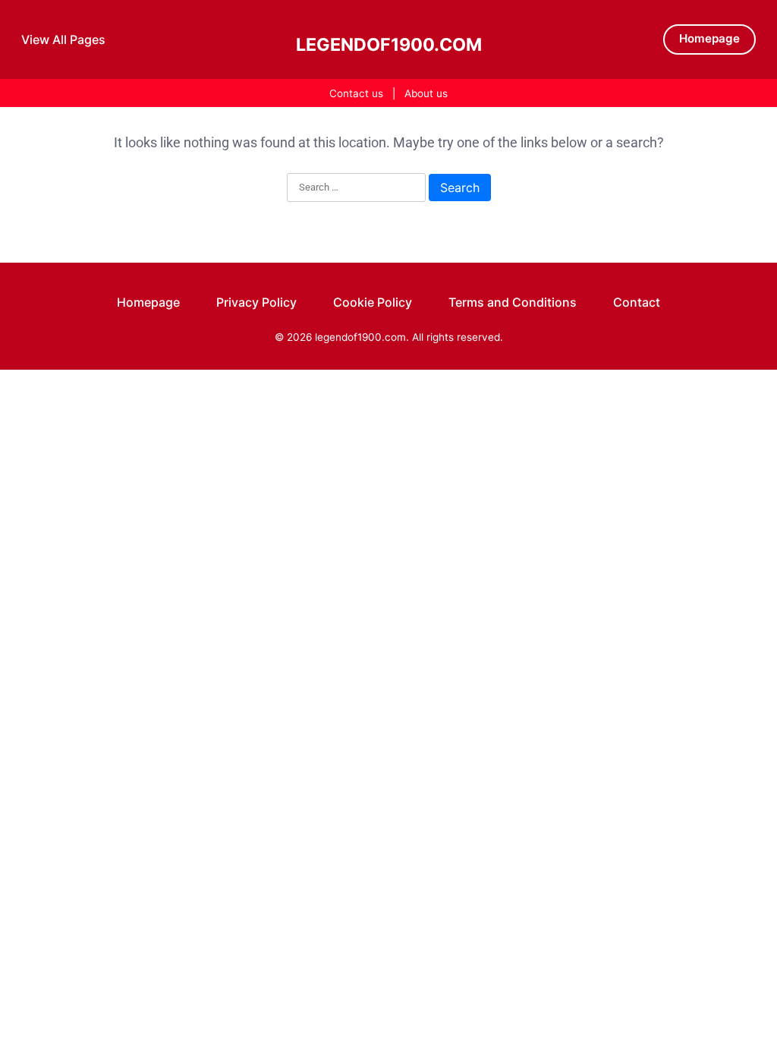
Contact (636, 302)
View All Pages (63, 39)
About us (426, 93)
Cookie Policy (372, 302)
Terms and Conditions (512, 302)
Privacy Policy (256, 302)
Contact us (356, 93)
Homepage (709, 38)
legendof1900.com (389, 44)
